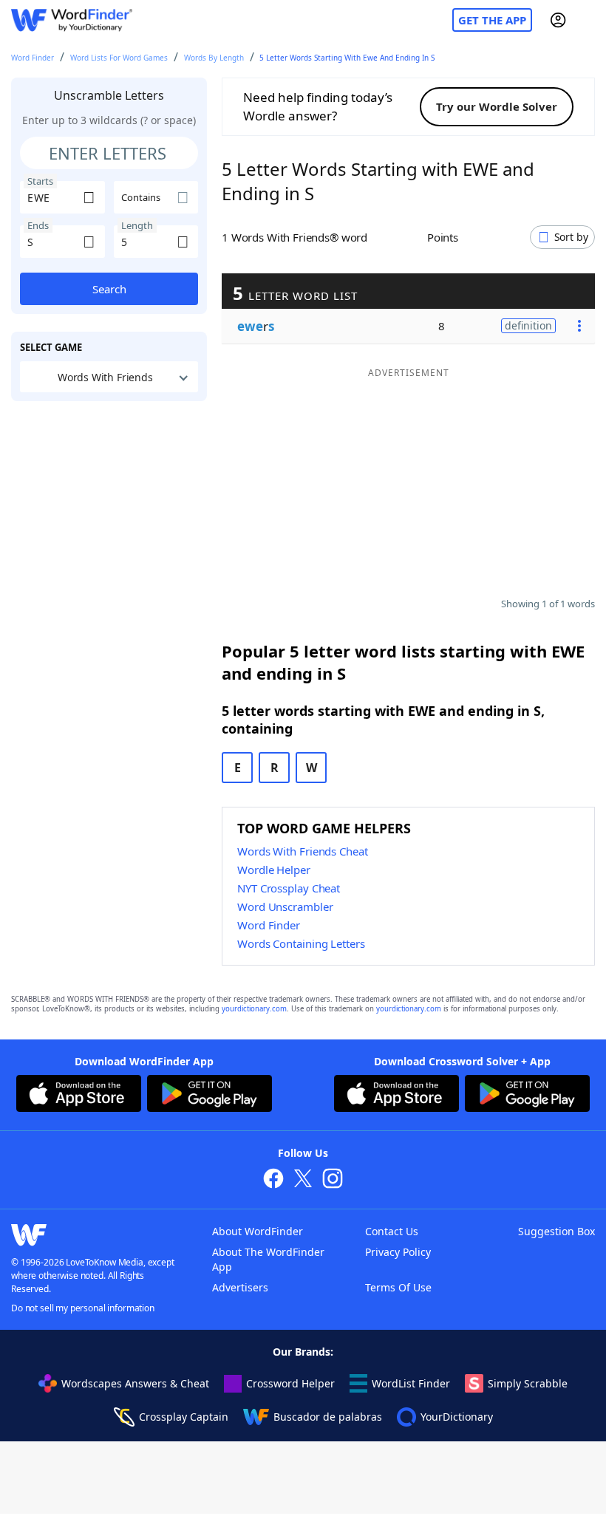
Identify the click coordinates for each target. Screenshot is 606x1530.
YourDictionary (457, 1417)
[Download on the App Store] (78, 1095)
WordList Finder (411, 1383)
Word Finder (32, 57)
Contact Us (391, 1231)
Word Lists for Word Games (119, 57)
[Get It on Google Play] (209, 1095)
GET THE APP (492, 20)
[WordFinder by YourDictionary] (71, 20)
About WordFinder (257, 1231)
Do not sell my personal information (82, 1308)
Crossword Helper (290, 1383)
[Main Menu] (589, 20)
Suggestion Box (556, 1231)
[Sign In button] (558, 20)
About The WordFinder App (268, 1259)
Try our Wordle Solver (496, 106)
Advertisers (240, 1287)
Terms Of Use (398, 1287)
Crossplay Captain (183, 1417)
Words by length (214, 57)
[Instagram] (332, 1180)
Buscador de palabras (327, 1417)
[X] (303, 1180)
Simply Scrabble (528, 1383)
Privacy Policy (398, 1252)
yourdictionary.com (254, 1009)
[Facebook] (273, 1180)
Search (109, 288)
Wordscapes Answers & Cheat (135, 1383)
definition (528, 325)
